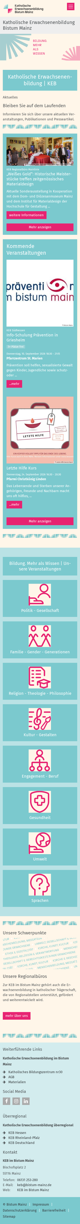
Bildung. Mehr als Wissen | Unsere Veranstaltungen (40, 566)
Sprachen (40, 900)
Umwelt (40, 859)
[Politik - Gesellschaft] (40, 595)
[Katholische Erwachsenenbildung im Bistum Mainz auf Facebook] (6, 1101)
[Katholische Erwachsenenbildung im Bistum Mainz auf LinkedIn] (26, 1101)
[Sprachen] (40, 885)
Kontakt (10, 1152)
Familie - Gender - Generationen (40, 652)
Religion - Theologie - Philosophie (40, 693)
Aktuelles (10, 97)
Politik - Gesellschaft (40, 610)
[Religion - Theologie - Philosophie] (40, 678)
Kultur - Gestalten (40, 734)
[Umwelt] (40, 843)
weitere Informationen (26, 215)
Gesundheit (40, 817)
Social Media (14, 1091)
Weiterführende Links (22, 1049)
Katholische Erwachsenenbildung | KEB (40, 80)
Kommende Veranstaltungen (26, 249)
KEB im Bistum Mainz (18, 1161)
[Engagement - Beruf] (40, 760)
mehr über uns (16, 1016)
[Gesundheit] (40, 802)
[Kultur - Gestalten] (40, 719)
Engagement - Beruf (40, 776)
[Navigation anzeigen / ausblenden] (70, 6)
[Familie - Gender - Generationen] (40, 636)
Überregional (14, 1116)
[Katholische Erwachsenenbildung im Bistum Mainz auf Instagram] (16, 1101)
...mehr (14, 384)
